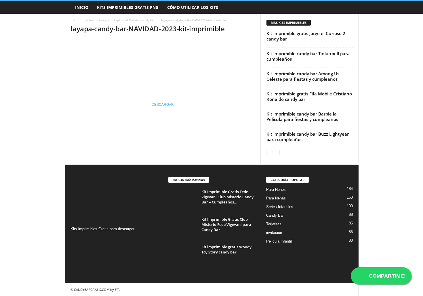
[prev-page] (269, 152)
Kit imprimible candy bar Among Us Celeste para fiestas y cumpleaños (302, 76)
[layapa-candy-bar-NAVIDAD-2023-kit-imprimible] (163, 60)
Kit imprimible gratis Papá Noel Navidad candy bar (120, 20)
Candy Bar (275, 215)
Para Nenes (276, 189)
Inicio (81, 7)
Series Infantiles (279, 207)
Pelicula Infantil (279, 241)
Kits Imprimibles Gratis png (128, 7)
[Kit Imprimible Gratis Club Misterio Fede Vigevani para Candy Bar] (182, 227)
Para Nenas (276, 198)
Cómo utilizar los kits (192, 7)
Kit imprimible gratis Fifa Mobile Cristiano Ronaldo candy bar (309, 96)
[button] (350, 7)
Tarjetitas (273, 224)
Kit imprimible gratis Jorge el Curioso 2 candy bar (305, 36)
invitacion (274, 232)
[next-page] (277, 152)
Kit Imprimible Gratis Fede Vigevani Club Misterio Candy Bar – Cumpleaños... (227, 197)
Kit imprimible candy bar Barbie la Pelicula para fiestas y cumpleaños (302, 116)
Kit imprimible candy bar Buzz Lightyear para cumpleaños (307, 136)
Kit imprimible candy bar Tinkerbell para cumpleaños (308, 56)
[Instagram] (75, 240)
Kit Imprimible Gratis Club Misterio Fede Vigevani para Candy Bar (226, 224)
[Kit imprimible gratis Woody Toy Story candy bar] (182, 255)
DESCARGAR (163, 105)
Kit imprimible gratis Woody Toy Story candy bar (226, 249)
